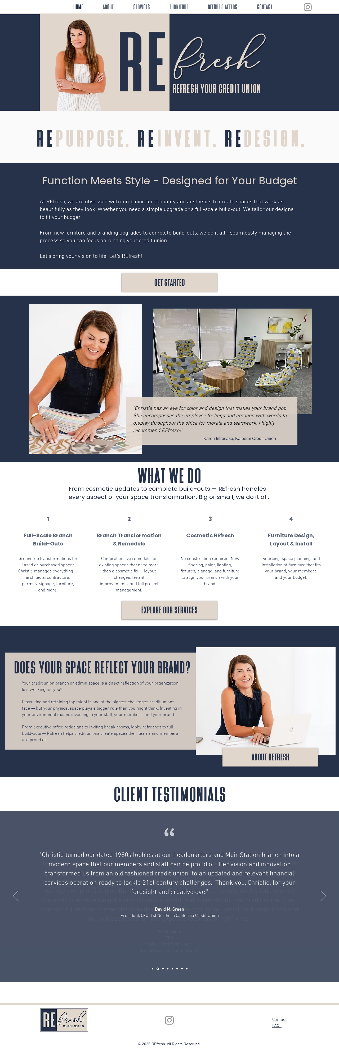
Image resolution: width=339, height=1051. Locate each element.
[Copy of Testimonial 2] (187, 969)
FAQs (277, 1026)
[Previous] (16, 896)
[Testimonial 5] (167, 969)
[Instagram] (307, 7)
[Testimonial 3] (158, 968)
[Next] (323, 896)
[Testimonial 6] (172, 969)
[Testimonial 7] (177, 969)
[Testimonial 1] (152, 969)
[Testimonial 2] (182, 969)
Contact (279, 1019)
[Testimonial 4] (163, 969)
